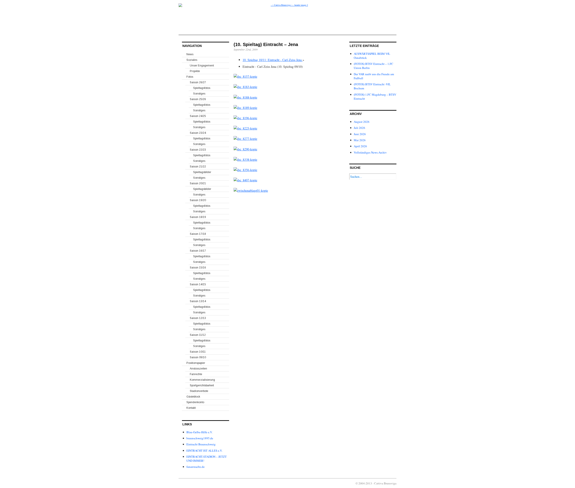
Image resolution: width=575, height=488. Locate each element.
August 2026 (361, 122)
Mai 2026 (360, 140)
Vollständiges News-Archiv (370, 152)
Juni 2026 (360, 134)
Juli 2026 (359, 128)
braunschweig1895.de (199, 438)
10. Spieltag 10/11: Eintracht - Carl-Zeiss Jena (273, 60)
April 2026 (360, 146)
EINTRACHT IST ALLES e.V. (204, 450)
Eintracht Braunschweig (201, 444)
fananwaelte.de (195, 467)
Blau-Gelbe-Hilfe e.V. (199, 432)
